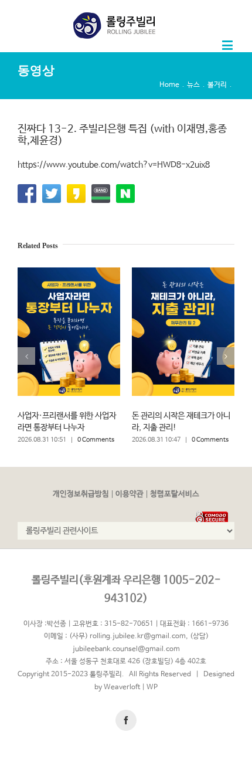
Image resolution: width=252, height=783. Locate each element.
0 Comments (95, 439)
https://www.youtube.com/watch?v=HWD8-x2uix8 (114, 165)
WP (152, 687)
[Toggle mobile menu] (228, 45)
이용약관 (129, 494)
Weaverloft (122, 687)
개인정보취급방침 (81, 494)
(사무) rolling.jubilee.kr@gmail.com (127, 636)
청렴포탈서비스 (174, 494)
